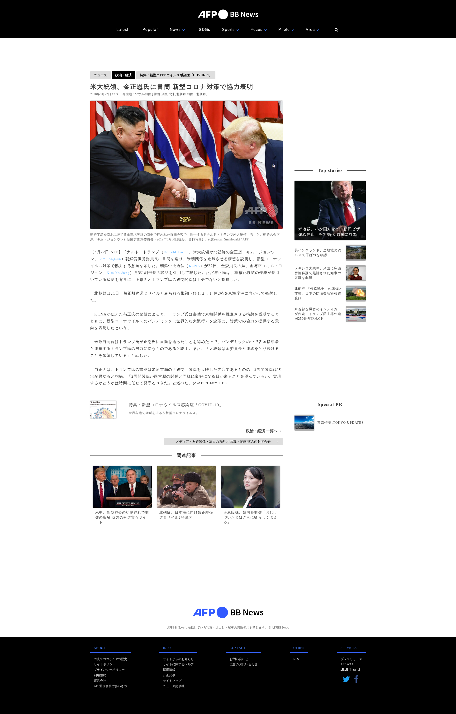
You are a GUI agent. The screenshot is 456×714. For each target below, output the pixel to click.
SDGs (204, 29)
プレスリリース (351, 659)
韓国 (157, 94)
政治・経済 (123, 75)
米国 (164, 94)
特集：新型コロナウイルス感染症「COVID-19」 (176, 75)
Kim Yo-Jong (118, 273)
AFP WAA (347, 664)
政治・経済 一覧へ (263, 431)
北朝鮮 (181, 94)
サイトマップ (172, 680)
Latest (122, 29)
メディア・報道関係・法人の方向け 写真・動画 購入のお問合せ (227, 441)
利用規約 (100, 675)
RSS (296, 659)
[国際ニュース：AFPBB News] (228, 14)
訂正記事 (169, 675)
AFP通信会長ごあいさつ (110, 686)
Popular (150, 29)
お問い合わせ (239, 659)
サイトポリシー (104, 664)
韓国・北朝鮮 (196, 94)
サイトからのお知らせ (178, 659)
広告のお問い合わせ (243, 664)
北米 (172, 94)
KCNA (194, 266)
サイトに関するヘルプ (178, 664)
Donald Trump (176, 252)
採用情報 (169, 670)
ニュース (100, 75)
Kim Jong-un (110, 259)
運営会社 (100, 680)
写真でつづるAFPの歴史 (110, 659)
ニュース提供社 (174, 686)
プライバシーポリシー (109, 670)
